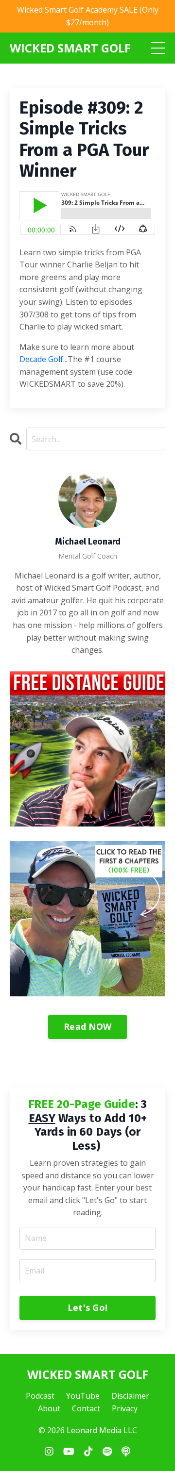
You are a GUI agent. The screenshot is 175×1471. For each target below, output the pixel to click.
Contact (86, 1408)
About (49, 1408)
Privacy (125, 1408)
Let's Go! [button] (87, 1307)
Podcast (40, 1395)
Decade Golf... (43, 359)
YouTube (83, 1395)
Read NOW (87, 1026)
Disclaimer (130, 1395)
